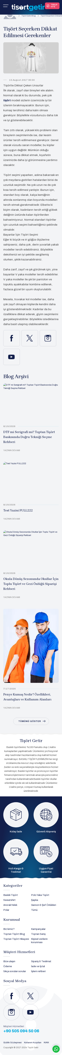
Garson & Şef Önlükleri (43, 905)
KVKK (46, 1042)
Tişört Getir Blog (28, 16)
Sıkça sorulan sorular (14, 971)
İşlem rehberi (38, 971)
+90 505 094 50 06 (21, 1031)
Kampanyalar (38, 929)
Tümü (34, 910)
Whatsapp (56, 1049)
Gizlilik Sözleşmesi (12, 1042)
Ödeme (7, 966)
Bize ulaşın (9, 961)
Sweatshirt (9, 900)
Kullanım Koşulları (32, 1042)
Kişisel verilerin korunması (39, 941)
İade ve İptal (38, 966)
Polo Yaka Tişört (40, 895)
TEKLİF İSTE (54, 6)
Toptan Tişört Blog (14, 934)
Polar (6, 910)
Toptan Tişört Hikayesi (16, 939)
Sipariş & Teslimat (41, 961)
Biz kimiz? (9, 929)
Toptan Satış (38, 934)
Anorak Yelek (10, 905)
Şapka (34, 900)
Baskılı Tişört (10, 895)
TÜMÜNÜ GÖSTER (29, 721)
